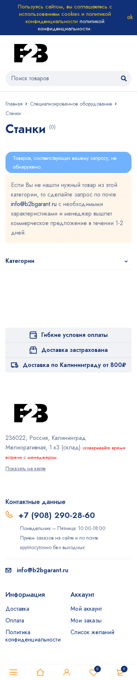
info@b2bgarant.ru (34, 204)
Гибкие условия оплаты (74, 335)
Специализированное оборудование (71, 103)
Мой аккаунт (86, 608)
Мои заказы (86, 620)
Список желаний (92, 632)
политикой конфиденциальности (71, 25)
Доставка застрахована (74, 350)
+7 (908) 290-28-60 (56, 515)
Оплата (14, 620)
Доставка (17, 608)
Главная (14, 103)
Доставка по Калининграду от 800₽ (74, 365)
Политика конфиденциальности (33, 636)
